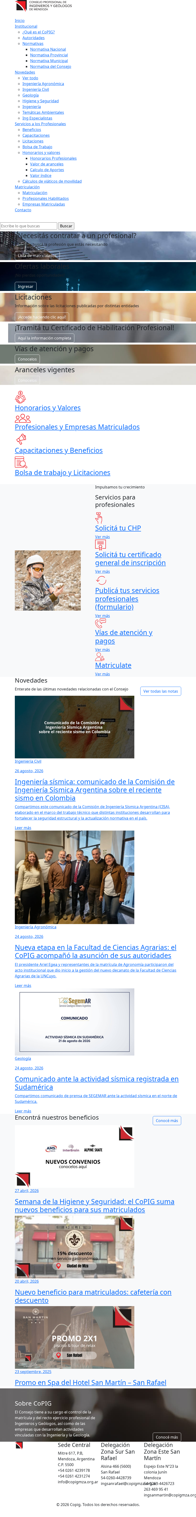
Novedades (25, 72)
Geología (30, 95)
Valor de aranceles (47, 164)
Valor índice (40, 175)
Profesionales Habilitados (45, 198)
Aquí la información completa (44, 338)
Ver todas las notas (160, 691)
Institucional (26, 26)
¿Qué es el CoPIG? (38, 32)
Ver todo (30, 78)
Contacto (23, 210)
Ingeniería (31, 106)
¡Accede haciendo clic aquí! (42, 317)
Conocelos (27, 359)
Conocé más (167, 1120)
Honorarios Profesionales (53, 158)
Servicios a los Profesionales (40, 123)
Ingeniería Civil (35, 89)
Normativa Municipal (49, 60)
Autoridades (33, 37)
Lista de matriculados (37, 255)
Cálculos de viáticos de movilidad (52, 181)
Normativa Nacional (48, 49)
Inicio (20, 20)
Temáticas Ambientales (43, 112)
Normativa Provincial (49, 55)
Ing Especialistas (37, 118)
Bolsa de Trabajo (37, 146)
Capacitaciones (36, 135)
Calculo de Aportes (47, 169)
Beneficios (31, 129)
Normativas (33, 43)
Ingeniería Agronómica (43, 83)
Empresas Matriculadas (43, 204)
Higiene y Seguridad (40, 101)
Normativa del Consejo (50, 66)
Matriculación (27, 187)
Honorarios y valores (41, 152)
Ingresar (25, 286)
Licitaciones (33, 141)
